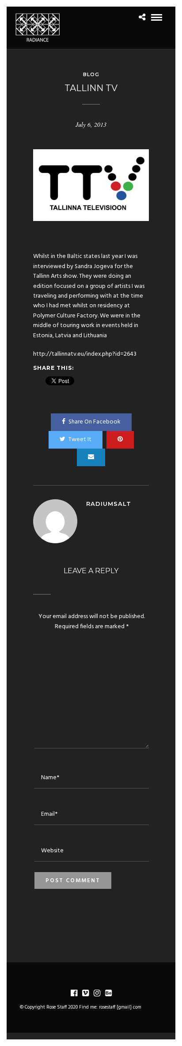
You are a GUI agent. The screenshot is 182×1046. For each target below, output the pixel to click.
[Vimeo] (85, 993)
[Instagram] (96, 993)
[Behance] (108, 993)
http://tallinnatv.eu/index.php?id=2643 (84, 354)
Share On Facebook (94, 422)
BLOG (91, 74)
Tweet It (79, 440)
